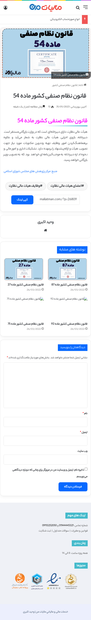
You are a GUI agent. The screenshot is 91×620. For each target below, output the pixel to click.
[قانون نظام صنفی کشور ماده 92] (67, 308)
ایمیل (83, 432)
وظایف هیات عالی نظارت (24, 186)
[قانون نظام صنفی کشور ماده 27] (24, 269)
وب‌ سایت (82, 451)
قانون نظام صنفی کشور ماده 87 (69, 285)
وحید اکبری (46, 222)
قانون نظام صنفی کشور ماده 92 (69, 324)
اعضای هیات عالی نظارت (66, 186)
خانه (81, 85)
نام (85, 413)
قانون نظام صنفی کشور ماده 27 (26, 285)
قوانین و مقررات (79, 531)
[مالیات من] (45, 8)
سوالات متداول (61, 531)
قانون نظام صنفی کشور (64, 85)
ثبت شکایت (45, 531)
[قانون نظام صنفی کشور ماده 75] (24, 308)
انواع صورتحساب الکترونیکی (65, 19)
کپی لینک (22, 200)
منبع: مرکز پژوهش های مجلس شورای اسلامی (30, 171)
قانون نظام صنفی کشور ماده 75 (26, 324)
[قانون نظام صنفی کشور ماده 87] (67, 269)
